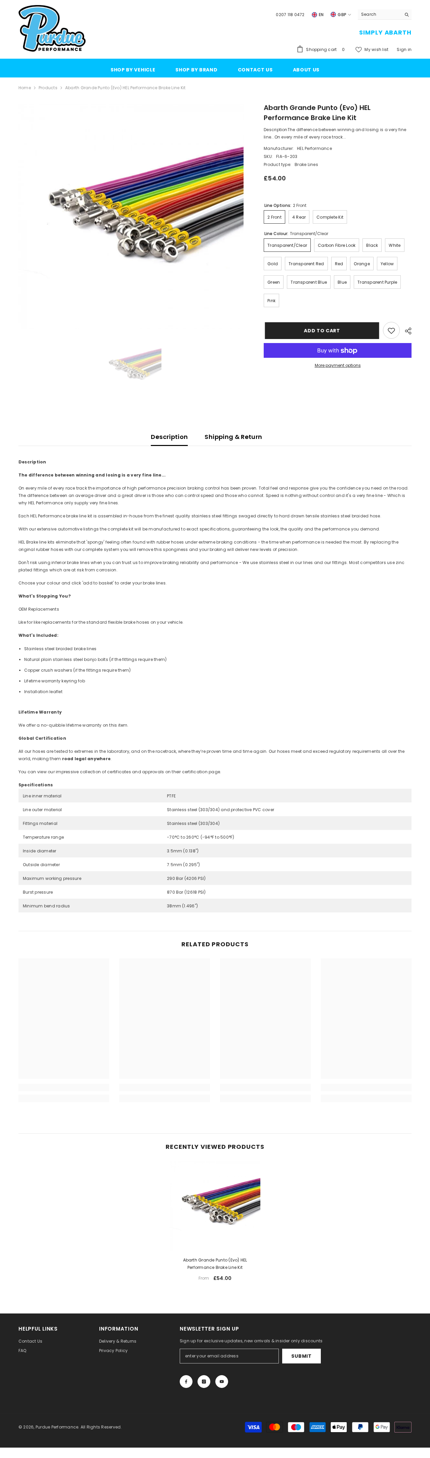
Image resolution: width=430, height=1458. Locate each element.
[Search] (385, 14)
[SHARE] (406, 331)
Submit (301, 1356)
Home (24, 88)
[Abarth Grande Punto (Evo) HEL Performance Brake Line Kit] (215, 1206)
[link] (63, 1087)
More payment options (338, 366)
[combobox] (379, 14)
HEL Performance (314, 149)
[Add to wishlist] (391, 330)
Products (48, 88)
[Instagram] (204, 1381)
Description (169, 437)
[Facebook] (186, 1381)
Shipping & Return (233, 437)
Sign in (404, 49)
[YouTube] (221, 1381)
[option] (131, 216)
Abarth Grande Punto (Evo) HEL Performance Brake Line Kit (215, 1263)
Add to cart (321, 330)
